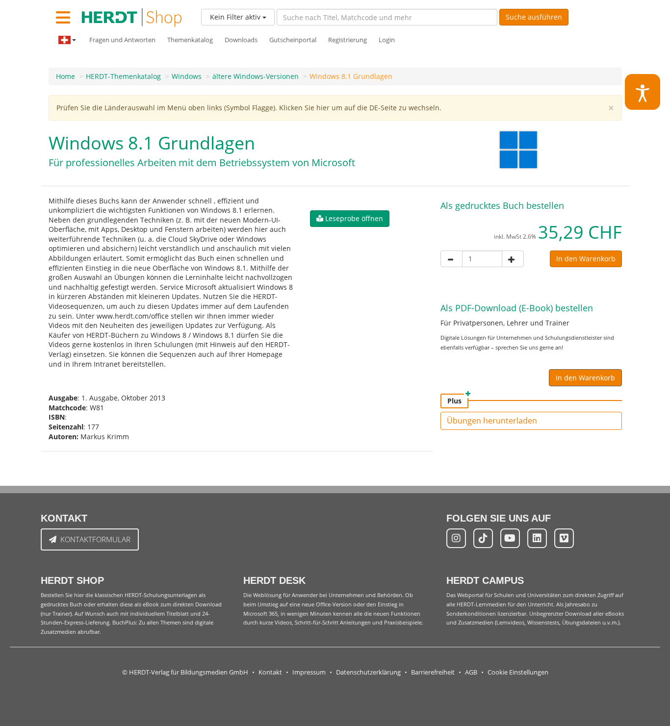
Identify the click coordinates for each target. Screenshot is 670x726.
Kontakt (270, 672)
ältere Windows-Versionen (255, 76)
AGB (471, 672)
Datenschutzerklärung (368, 672)
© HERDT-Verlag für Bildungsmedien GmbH (185, 672)
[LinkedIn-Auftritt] (537, 538)
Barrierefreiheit (433, 672)
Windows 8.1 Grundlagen (350, 76)
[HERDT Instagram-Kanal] (456, 538)
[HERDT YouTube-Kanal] (510, 538)
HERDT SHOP (72, 580)
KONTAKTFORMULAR (95, 539)
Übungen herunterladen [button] (492, 420)
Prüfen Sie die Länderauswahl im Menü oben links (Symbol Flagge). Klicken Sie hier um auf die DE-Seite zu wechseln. (248, 107)
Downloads (241, 40)
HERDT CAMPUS (485, 580)
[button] (349, 218)
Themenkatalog (190, 40)
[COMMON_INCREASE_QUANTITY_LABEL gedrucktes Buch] (513, 258)
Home (65, 76)
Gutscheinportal (292, 40)
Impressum (309, 672)
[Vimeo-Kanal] (564, 538)
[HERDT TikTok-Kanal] (483, 538)
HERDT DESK (274, 580)
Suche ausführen (534, 17)
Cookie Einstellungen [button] (518, 672)
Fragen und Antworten (122, 40)
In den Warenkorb (586, 258)
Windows (187, 76)
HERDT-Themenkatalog (123, 76)
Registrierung (347, 40)
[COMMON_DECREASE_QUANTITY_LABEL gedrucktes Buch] (451, 258)
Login (387, 40)
